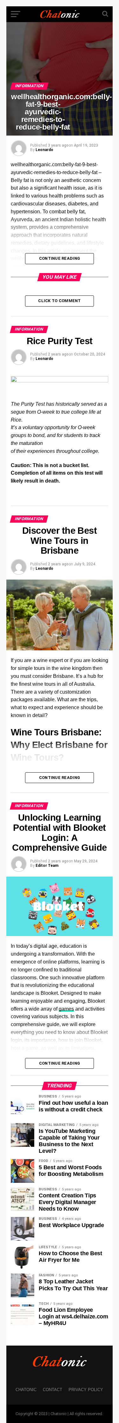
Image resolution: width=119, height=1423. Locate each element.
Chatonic (26, 1389)
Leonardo (44, 150)
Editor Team (47, 865)
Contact (52, 1389)
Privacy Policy (86, 1389)
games (66, 1009)
